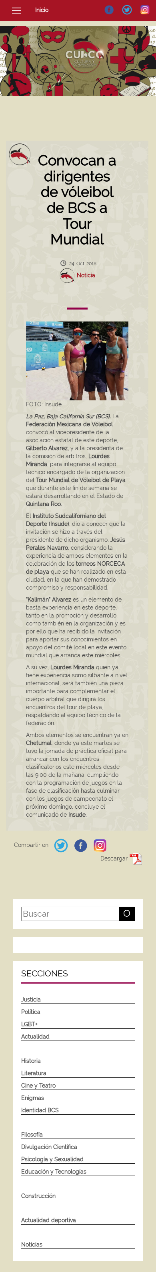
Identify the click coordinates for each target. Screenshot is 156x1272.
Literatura (33, 1073)
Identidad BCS (40, 1110)
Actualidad (35, 1036)
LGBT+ (29, 1024)
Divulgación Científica (49, 1147)
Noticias (31, 1244)
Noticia (86, 275)
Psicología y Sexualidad (52, 1159)
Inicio (41, 10)
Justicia (31, 999)
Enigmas (32, 1098)
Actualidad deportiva (48, 1220)
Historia (31, 1061)
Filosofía (32, 1134)
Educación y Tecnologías (53, 1171)
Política (30, 1012)
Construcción (38, 1196)
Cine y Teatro (38, 1085)
